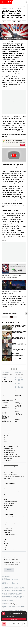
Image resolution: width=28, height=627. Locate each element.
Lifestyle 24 (4, 6)
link (15, 380)
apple (16, 579)
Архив (16, 416)
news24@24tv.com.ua (7, 374)
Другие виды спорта (9, 549)
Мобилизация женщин (9, 470)
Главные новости (8, 432)
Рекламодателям (5, 407)
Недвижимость (8, 528)
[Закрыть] (25, 613)
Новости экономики (9, 483)
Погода (5, 441)
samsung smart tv (16, 583)
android (6, 579)
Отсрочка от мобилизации (10, 474)
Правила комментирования (19, 403)
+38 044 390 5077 (19, 374)
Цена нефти (7, 485)
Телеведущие (5, 405)
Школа (5, 518)
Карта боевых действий (9, 450)
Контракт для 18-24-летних (10, 472)
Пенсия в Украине (8, 494)
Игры (16, 421)
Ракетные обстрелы (8, 448)
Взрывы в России (8, 458)
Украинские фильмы (9, 503)
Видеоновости (7, 437)
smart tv (6, 583)
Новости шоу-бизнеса (13, 6)
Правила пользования (7, 409)
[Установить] (14, 616)
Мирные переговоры (9, 452)
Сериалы (6, 509)
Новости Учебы (8, 514)
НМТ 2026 (6, 520)
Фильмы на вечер (8, 505)
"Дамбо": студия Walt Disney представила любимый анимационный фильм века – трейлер (22, 6)
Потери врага (7, 460)
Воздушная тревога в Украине (11, 454)
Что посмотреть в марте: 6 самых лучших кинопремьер (14, 117)
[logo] (9, 2)
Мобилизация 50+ (8, 468)
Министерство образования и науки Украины (15, 516)
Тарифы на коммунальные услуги (12, 490)
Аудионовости (7, 439)
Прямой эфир (7, 435)
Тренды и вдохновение (9, 534)
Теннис (5, 545)
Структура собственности (18, 414)
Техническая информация (18, 406)
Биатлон (6, 547)
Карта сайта (17, 419)
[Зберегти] (24, 22)
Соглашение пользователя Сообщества (18, 399)
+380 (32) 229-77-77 (10, 603)
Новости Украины (8, 433)
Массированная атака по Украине (12, 456)
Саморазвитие (7, 522)
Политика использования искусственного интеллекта (5, 417)
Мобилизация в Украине (11, 465)
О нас (3, 395)
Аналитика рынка (8, 530)
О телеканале (5, 402)
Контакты (17, 408)
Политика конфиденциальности (6, 413)
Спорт (5, 539)
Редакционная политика (7, 400)
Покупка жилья (7, 532)
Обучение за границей (9, 523)
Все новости (7, 430)
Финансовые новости (9, 489)
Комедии (6, 507)
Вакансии (17, 411)
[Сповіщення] (26, 2)
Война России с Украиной (11, 446)
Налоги (6, 492)
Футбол (6, 543)
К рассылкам (9, 569)
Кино (5, 499)
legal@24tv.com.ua (18, 604)
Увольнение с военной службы (11, 466)
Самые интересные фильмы (10, 501)
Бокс (5, 541)
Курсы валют (7, 487)
